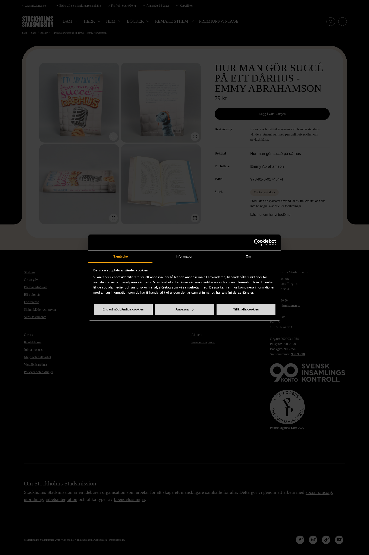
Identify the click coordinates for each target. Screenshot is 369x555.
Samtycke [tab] (120, 256)
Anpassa (182, 309)
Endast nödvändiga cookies (123, 309)
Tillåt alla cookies (246, 309)
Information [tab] (184, 256)
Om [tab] (248, 256)
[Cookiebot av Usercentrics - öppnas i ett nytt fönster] (257, 242)
